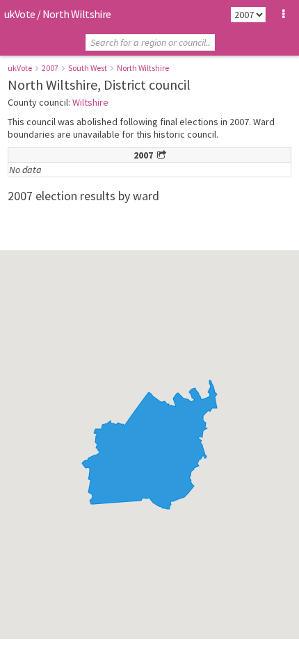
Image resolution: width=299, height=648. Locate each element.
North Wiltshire (143, 68)
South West (87, 68)
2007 (50, 68)
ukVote (19, 14)
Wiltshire (90, 102)
